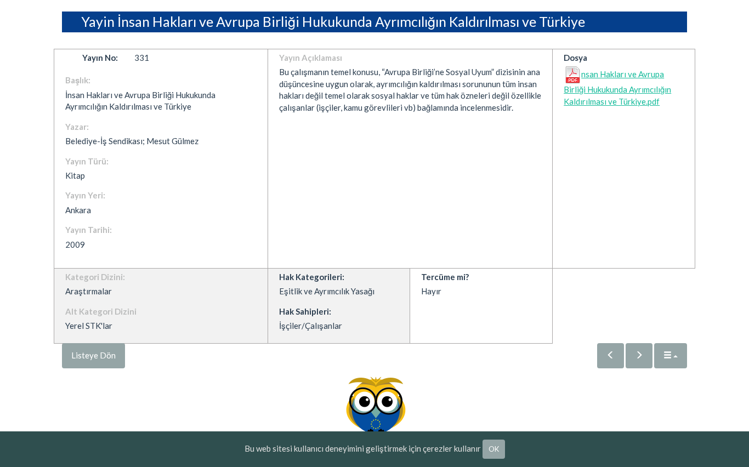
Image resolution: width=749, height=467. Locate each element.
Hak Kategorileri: (311, 277)
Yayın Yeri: (85, 195)
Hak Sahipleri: (305, 311)
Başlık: (77, 80)
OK (494, 449)
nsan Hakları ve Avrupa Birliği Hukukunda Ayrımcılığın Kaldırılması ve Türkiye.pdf (617, 87)
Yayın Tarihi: (88, 230)
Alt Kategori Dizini (101, 311)
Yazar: (77, 127)
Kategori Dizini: (95, 277)
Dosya (575, 57)
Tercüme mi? (445, 277)
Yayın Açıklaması (310, 57)
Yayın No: (100, 57)
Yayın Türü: (87, 161)
